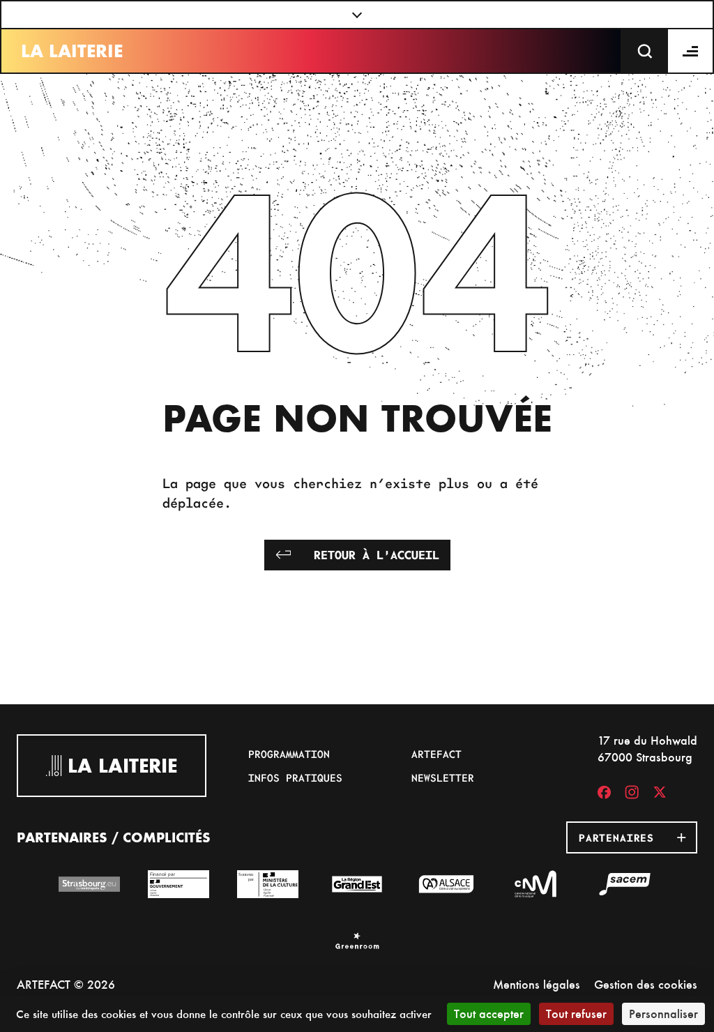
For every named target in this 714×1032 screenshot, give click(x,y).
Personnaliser (663, 1013)
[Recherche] (645, 51)
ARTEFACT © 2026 (66, 984)
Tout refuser (576, 1013)
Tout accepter (489, 1013)
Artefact (436, 754)
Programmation (289, 754)
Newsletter (442, 777)
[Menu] (691, 51)
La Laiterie (72, 51)
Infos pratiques (295, 777)
